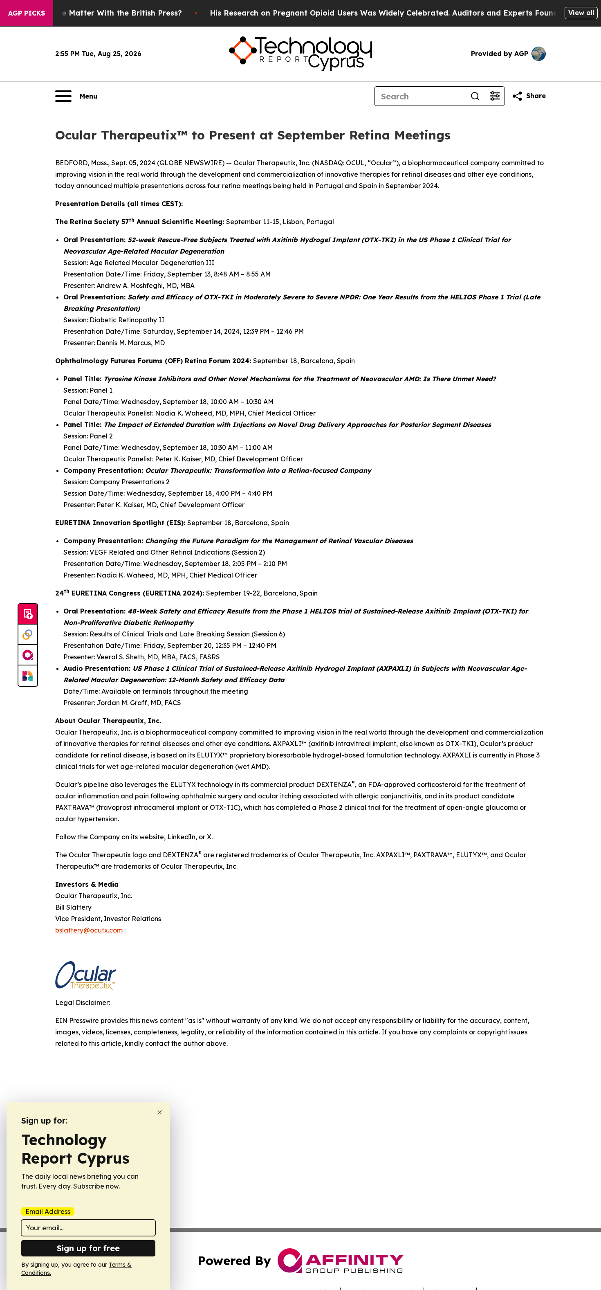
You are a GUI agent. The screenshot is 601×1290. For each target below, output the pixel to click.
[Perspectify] (27, 635)
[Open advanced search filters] (495, 96)
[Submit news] (27, 614)
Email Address (47, 1211)
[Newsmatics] (27, 675)
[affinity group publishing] (27, 655)
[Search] (475, 96)
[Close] (160, 1112)
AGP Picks (26, 13)
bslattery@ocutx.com (89, 930)
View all (581, 13)
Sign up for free (88, 1248)
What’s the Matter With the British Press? (104, 13)
